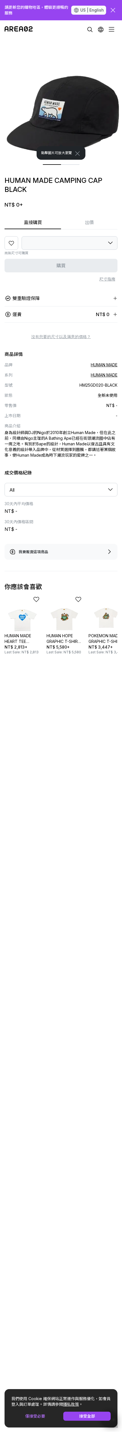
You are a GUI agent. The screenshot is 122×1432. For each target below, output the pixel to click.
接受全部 (87, 1416)
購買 (61, 265)
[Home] (19, 29)
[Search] (90, 29)
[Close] (77, 153)
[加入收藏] (11, 243)
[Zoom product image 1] (61, 99)
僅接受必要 (35, 1416)
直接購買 (33, 222)
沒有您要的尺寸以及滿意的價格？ (61, 336)
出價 (89, 222)
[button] (101, 29)
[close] (112, 10)
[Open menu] (111, 29)
